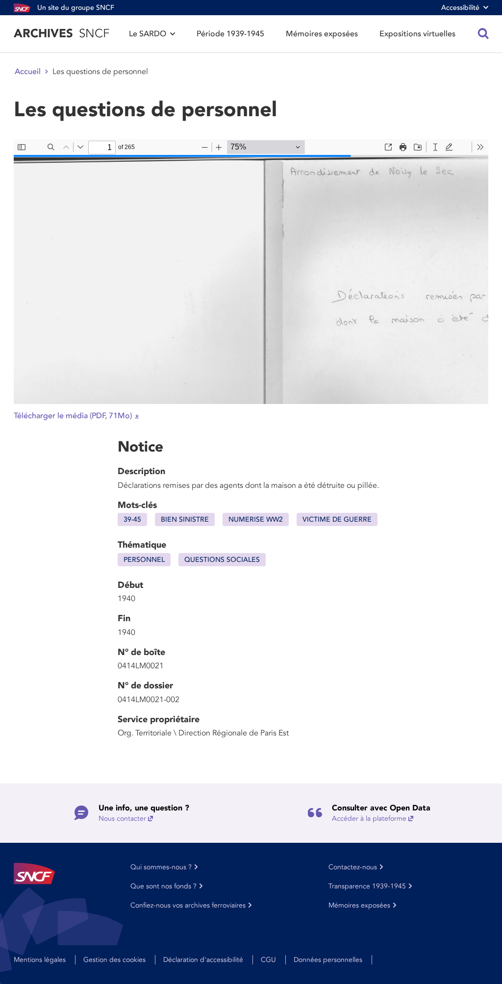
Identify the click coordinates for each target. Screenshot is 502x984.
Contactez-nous (352, 867)
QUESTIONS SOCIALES (222, 559)
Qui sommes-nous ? (161, 867)
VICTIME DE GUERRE (337, 519)
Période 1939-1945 (230, 34)
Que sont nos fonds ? (163, 886)
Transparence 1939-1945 (367, 886)
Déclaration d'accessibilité (203, 960)
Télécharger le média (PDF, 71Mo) (73, 416)
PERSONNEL (144, 559)
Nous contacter (122, 818)
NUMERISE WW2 (255, 519)
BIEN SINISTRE (185, 519)
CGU (268, 960)
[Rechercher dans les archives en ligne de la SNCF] (483, 34)
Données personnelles (328, 960)
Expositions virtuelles (417, 34)
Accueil (28, 71)
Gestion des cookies (114, 960)
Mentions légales (40, 960)
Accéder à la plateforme (369, 818)
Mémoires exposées (322, 34)
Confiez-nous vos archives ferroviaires (188, 905)
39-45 (132, 519)
